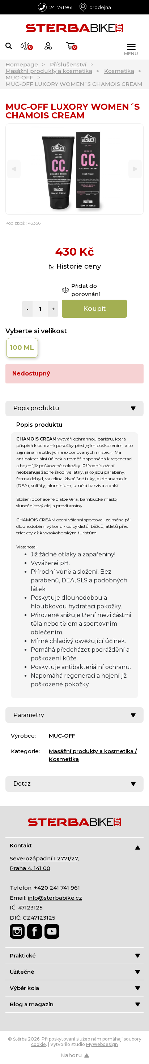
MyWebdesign (102, 1044)
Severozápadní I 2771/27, (44, 858)
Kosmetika (119, 71)
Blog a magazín (32, 1004)
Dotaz (22, 783)
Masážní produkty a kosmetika (48, 71)
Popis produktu (36, 408)
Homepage (21, 64)
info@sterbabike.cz (55, 897)
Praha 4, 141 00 (30, 868)
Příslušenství (68, 64)
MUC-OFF (19, 77)
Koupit (94, 309)
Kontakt (21, 845)
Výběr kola (24, 988)
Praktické (23, 955)
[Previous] (14, 169)
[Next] (135, 169)
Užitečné (22, 971)
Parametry (28, 715)
